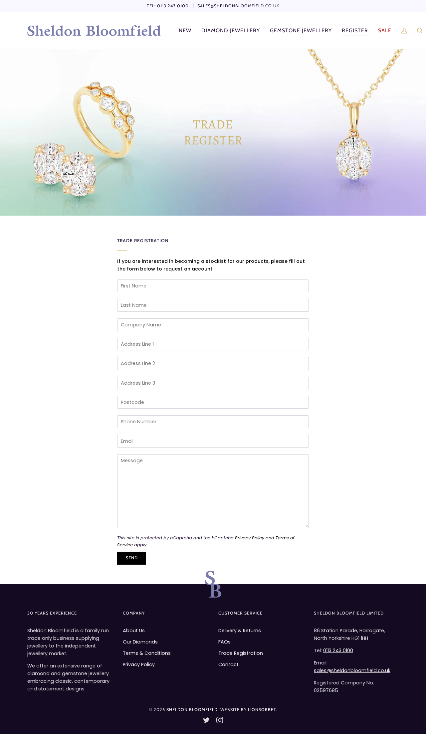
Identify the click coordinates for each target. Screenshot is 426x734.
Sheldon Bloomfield (192, 709)
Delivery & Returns (239, 630)
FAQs (224, 642)
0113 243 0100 (173, 5)
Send (132, 557)
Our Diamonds (140, 642)
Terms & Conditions (147, 653)
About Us (134, 630)
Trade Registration (240, 653)
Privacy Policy (249, 538)
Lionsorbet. (262, 709)
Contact (228, 664)
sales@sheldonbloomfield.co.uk (238, 5)
